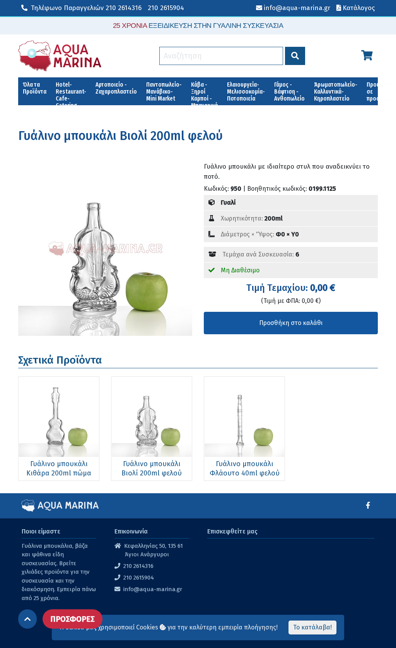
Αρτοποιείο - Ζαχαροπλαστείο (116, 88)
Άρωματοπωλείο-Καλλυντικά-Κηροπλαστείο (335, 91)
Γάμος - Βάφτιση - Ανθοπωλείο (289, 91)
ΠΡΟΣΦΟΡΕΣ (72, 619)
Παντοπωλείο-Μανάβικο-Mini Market (164, 91)
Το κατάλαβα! (312, 627)
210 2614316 (86, 8)
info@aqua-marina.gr (152, 589)
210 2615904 (166, 8)
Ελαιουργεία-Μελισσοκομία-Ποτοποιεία (246, 91)
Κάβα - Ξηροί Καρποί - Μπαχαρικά (204, 93)
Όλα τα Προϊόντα (34, 88)
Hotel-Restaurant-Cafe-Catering (71, 93)
